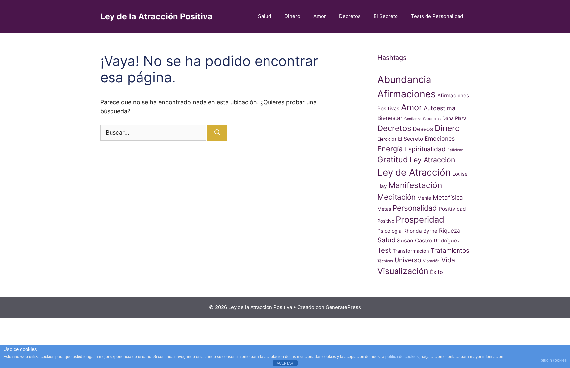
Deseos (423, 129)
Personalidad (415, 208)
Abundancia (404, 79)
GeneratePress (343, 307)
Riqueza (449, 230)
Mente (424, 198)
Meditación (396, 196)
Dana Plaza (454, 118)
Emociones (440, 138)
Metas (384, 209)
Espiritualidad (425, 149)
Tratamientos (450, 250)
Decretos (350, 16)
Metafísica (448, 197)
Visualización (402, 271)
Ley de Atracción (414, 172)
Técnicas (385, 261)
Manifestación (415, 185)
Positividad (452, 209)
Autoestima (439, 108)
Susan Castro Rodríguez (428, 240)
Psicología (389, 231)
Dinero (292, 16)
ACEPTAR (285, 363)
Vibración (431, 261)
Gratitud (392, 159)
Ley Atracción (432, 160)
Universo (408, 260)
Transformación (411, 251)
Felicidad (455, 150)
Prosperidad (420, 219)
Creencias (432, 118)
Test (384, 250)
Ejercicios (386, 139)
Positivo (385, 221)
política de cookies (402, 356)
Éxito (436, 272)
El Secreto (386, 16)
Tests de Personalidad (437, 16)
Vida (448, 260)
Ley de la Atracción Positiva (156, 16)
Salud (264, 16)
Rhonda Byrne (420, 231)
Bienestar (390, 117)
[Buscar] (217, 133)
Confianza (412, 119)
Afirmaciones (406, 93)
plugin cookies (554, 360)
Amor (319, 16)
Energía (390, 148)
